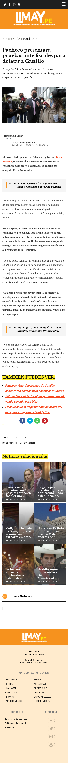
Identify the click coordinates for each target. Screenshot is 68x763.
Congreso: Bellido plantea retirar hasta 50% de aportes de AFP (51, 532)
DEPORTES (39, 692)
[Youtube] (19, 4)
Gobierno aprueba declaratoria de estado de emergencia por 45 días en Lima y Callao (18, 573)
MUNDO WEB (11, 692)
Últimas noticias (20, 596)
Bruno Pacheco (9, 443)
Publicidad (9, 727)
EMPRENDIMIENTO (13, 701)
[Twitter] (4, 4)
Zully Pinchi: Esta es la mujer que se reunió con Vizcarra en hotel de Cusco (19, 532)
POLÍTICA (30, 39)
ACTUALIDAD (40, 684)
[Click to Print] (45, 421)
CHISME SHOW (40, 688)
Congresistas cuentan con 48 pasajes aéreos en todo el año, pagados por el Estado (18, 491)
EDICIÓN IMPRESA (42, 701)
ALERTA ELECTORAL (43, 680)
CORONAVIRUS (12, 680)
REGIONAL (9, 697)
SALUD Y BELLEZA (42, 697)
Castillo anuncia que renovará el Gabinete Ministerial (49, 573)
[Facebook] (9, 4)
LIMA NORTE (10, 688)
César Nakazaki (27, 443)
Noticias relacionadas (25, 456)
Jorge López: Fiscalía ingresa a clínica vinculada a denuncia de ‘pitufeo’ (50, 491)
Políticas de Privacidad (15, 723)
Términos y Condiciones (16, 719)
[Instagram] (14, 4)
